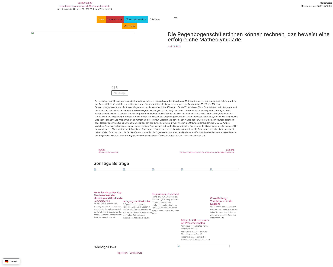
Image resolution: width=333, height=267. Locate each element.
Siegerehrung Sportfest (165, 194)
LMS (175, 17)
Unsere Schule (115, 19)
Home (101, 19)
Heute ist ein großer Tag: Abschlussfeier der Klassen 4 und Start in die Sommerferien (108, 196)
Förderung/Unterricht (136, 19)
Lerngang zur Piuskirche (136, 201)
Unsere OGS (129, 26)
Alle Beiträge (119, 93)
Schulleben (155, 19)
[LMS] (169, 19)
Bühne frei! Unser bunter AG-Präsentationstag (195, 221)
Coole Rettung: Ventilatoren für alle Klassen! (221, 201)
